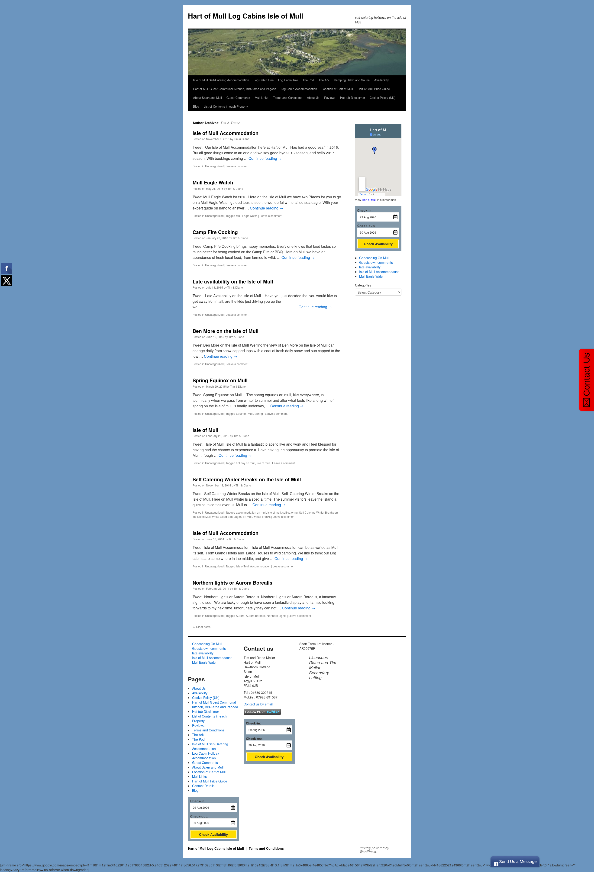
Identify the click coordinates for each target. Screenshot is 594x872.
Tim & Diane (230, 122)
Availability (381, 80)
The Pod (308, 80)
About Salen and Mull (207, 97)
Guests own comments (376, 262)
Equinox (241, 413)
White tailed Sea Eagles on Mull (232, 516)
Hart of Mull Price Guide (374, 89)
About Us (313, 97)
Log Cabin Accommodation (299, 89)
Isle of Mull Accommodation (225, 132)
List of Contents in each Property (226, 106)
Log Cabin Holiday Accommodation (205, 755)
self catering (290, 512)
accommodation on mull (251, 512)
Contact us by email (258, 704)
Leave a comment (237, 166)
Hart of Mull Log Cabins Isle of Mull (245, 16)
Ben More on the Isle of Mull (225, 330)
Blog (196, 106)
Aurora (240, 616)
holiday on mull (245, 463)
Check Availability (378, 243)
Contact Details (203, 785)
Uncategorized (214, 166)
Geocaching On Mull (374, 257)
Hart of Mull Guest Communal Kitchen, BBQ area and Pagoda (234, 89)
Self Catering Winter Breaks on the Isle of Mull (247, 479)
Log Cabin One (264, 80)
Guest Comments (238, 97)
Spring (259, 413)
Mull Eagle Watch (213, 182)
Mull (250, 413)
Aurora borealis (255, 616)
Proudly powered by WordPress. (374, 849)
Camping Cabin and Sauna (352, 80)
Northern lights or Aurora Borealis (232, 582)
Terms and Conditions (287, 97)
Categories (363, 285)
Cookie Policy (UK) (382, 97)
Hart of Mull (369, 200)
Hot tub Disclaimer (352, 97)
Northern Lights (276, 616)
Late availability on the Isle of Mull (233, 281)
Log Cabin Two (288, 80)
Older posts (201, 627)
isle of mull (263, 463)
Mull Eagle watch (247, 216)
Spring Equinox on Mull (220, 380)
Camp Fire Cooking (215, 231)
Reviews (330, 97)
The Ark (324, 80)
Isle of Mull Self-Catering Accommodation (221, 80)
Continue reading (265, 158)
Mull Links (261, 97)
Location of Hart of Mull (337, 89)
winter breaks (262, 516)
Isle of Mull (205, 429)
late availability (370, 267)
